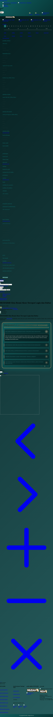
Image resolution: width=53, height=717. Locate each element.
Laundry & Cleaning (6, 247)
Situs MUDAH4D (4, 699)
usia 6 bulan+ (5, 139)
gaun (3, 84)
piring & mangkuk (6, 198)
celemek (5, 190)
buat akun (5, 295)
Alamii (29, 32)
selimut (4, 166)
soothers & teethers (7, 187)
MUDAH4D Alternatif (4, 709)
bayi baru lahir (5, 137)
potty (4, 255)
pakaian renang (6, 94)
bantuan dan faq (16, 694)
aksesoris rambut (6, 50)
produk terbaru (6, 40)
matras (4, 178)
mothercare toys (5, 273)
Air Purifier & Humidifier (7, 251)
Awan (21, 36)
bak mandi (5, 258)
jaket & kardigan (6, 88)
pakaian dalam (5, 108)
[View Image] (0, 681)
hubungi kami (16, 691)
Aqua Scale (46, 32)
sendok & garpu (5, 200)
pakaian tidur (5, 55)
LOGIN (30, 14)
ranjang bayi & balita (8, 172)
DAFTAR (37, 14)
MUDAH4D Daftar (4, 712)
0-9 (46, 28)
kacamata (4, 48)
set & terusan (5, 58)
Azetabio (29, 36)
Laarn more (15, 309)
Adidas (13, 32)
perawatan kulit (5, 225)
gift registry (28, 2)
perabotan (5, 175)
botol (4, 182)
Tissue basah (5, 245)
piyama (4, 60)
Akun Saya (2, 279)
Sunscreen (4, 228)
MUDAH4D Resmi (4, 693)
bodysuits (4, 62)
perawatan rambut (6, 232)
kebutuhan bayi (6, 53)
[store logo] (10, 17)
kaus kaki (4, 74)
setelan (4, 86)
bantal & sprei (6, 169)
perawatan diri (5, 236)
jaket (3, 106)
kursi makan (6, 219)
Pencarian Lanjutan (4, 285)
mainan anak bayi (7, 271)
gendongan (5, 153)
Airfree (21, 32)
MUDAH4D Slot (3, 706)
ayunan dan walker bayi (9, 265)
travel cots (5, 156)
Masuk (2, 280)
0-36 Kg (4, 150)
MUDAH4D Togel (4, 696)
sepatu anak (5, 70)
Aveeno (13, 36)
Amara (37, 32)
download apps (13, 2)
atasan (4, 80)
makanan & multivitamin (9, 206)
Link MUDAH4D (3, 689)
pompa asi (4, 211)
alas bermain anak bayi (8, 268)
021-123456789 (16, 697)
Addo (5, 32)
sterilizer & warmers (8, 185)
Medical (4, 249)
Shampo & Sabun (6, 230)
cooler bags (5, 216)
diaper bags (5, 159)
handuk (4, 261)
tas (3, 45)
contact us (45, 21)
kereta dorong (6, 135)
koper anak (5, 143)
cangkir (4, 196)
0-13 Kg (4, 148)
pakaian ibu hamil (7, 111)
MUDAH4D (9, 318)
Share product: (3, 374)
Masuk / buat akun (6, 293)
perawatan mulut (6, 234)
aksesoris (4, 91)
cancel (2, 287)
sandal (4, 72)
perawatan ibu (6, 240)
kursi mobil (5, 145)
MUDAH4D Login (4, 702)
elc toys (4, 275)
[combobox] (6, 284)
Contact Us (44, 14)
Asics (5, 36)
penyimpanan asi (6, 213)
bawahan (4, 82)
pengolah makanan (7, 203)
